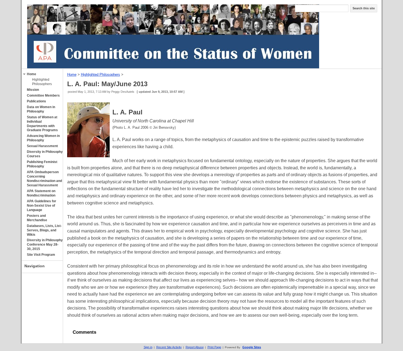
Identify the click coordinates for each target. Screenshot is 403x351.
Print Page (214, 347)
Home (31, 74)
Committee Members (43, 95)
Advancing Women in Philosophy (43, 138)
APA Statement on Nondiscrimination (41, 193)
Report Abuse (195, 347)
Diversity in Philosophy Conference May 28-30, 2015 (45, 244)
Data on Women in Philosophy (41, 109)
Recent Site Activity (169, 347)
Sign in (148, 347)
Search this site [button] (364, 8)
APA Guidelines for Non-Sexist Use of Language (41, 205)
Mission (33, 90)
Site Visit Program (41, 255)
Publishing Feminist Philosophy (42, 164)
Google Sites (251, 347)
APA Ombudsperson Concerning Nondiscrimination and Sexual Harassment (44, 178)
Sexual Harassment (42, 146)
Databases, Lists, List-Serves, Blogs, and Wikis (44, 230)
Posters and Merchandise (37, 218)
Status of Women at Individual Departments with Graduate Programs (42, 123)
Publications (36, 101)
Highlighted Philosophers (42, 82)
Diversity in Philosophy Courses (45, 154)
